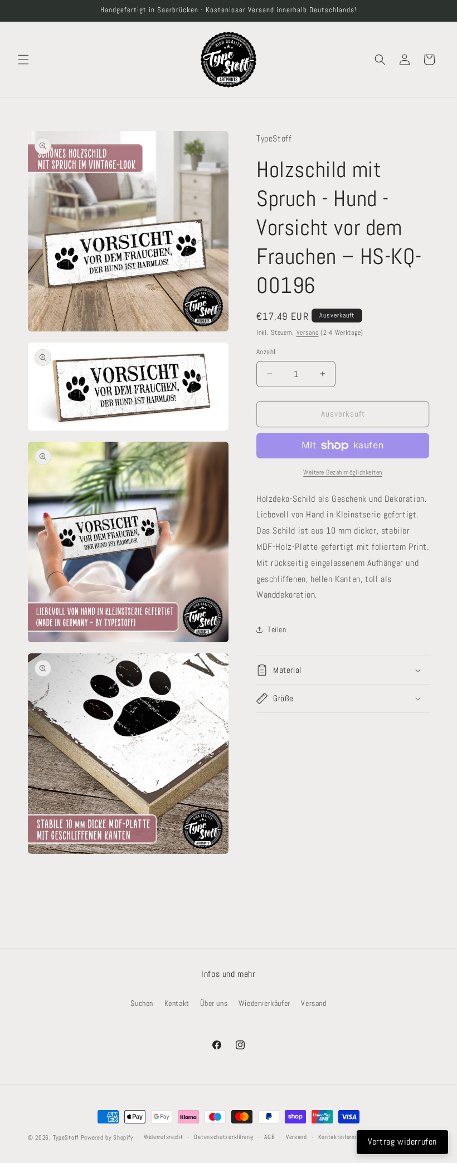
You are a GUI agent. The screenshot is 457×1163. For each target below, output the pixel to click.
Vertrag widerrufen (402, 1141)
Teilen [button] (277, 629)
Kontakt (176, 1003)
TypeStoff (66, 1137)
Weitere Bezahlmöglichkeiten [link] (342, 472)
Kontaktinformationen (347, 1137)
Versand (307, 332)
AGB (269, 1137)
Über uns (213, 1003)
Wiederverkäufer (264, 1003)
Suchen (141, 1003)
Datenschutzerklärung (223, 1137)
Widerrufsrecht (163, 1137)
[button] (23, 59)
